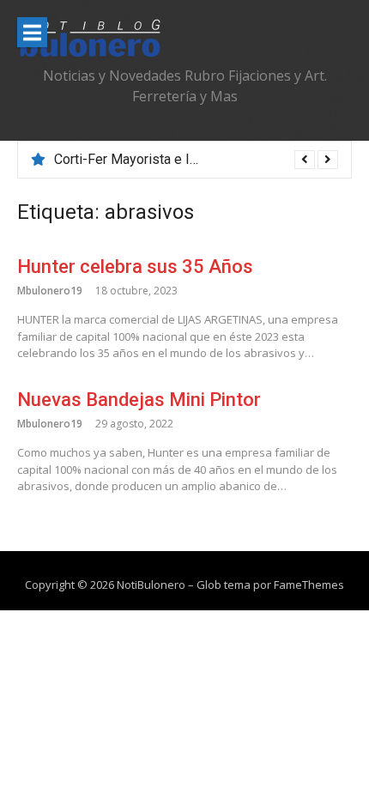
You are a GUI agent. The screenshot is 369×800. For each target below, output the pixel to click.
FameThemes (309, 584)
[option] (196, 159)
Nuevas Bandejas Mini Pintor (139, 399)
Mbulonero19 (49, 290)
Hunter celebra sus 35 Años (135, 266)
